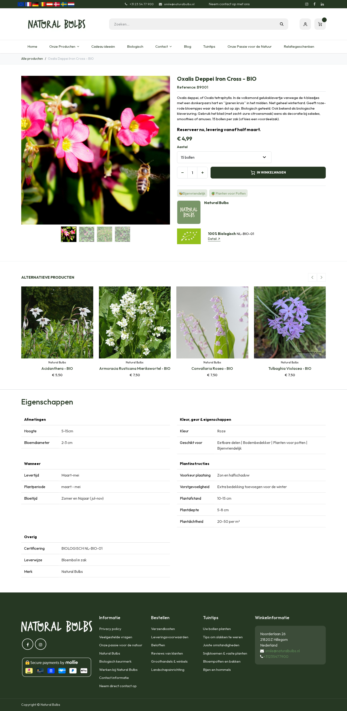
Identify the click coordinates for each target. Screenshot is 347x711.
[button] (28, 150)
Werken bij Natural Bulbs (118, 669)
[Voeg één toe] (202, 172)
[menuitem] (32, 46)
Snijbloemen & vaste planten (225, 653)
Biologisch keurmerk (115, 661)
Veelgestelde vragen (115, 637)
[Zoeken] (281, 24)
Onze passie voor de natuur (120, 645)
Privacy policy (110, 628)
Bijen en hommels (217, 669)
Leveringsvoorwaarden (169, 637)
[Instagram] (306, 4)
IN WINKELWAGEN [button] (271, 172)
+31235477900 (275, 656)
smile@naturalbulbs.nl (282, 650)
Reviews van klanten (167, 653)
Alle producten (32, 58)
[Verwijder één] (182, 172)
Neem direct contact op (118, 686)
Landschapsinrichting (167, 669)
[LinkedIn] (322, 4)
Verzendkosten (163, 628)
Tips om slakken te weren (223, 637)
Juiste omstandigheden (221, 645)
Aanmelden (305, 24)
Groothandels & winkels (169, 661)
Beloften (158, 645)
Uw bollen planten (217, 628)
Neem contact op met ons (229, 4)
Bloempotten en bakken (222, 661)
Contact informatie (114, 677)
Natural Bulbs (109, 653)
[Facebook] (314, 4)
